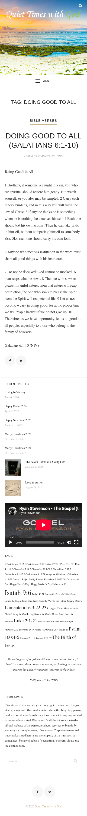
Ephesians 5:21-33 (53, 579)
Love (61, 614)
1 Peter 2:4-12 (65, 564)
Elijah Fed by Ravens (32, 579)
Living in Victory (15, 392)
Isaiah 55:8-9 (64, 594)
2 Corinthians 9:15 (33, 574)
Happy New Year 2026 (18, 420)
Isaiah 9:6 (18, 592)
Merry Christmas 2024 (18, 448)
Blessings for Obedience (54, 574)
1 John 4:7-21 (51, 564)
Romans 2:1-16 (27, 638)
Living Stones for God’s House (42, 614)
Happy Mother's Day (41, 584)
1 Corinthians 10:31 (34, 564)
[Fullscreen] (76, 542)
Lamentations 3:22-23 (25, 607)
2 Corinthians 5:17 (60, 569)
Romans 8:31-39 (43, 638)
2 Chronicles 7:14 (20, 569)
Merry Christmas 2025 (18, 434)
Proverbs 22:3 (11, 629)
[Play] (10, 542)
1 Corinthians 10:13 (14, 564)
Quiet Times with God (48, 806)
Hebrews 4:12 (59, 584)
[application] (43, 525)
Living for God (18, 614)
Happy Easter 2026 (16, 406)
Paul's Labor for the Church (52, 621)
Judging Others (74, 600)
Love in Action (34, 482)
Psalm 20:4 (52, 629)
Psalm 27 (63, 629)
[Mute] (69, 542)
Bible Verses (43, 120)
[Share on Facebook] (10, 360)
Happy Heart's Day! (20, 584)
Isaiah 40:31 (38, 594)
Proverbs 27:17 (26, 629)
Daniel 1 (17, 579)
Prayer (69, 621)
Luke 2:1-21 (25, 620)
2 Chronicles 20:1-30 (40, 569)
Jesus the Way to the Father (52, 600)
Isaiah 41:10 (51, 594)
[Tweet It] (21, 360)
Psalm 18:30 (41, 629)
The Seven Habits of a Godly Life (45, 462)
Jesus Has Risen (30, 600)
